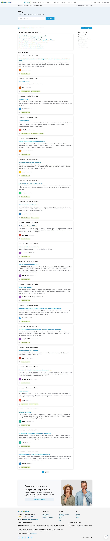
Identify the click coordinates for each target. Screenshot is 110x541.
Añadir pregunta (87, 28)
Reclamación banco (82, 45)
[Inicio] (6, 2)
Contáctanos (45, 515)
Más (75, 2)
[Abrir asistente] (106, 537)
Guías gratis (61, 515)
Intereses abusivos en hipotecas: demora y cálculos (31, 48)
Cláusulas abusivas (25, 73)
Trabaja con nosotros (47, 518)
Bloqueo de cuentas (82, 43)
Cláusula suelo (81, 37)
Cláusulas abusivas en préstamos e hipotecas (30, 44)
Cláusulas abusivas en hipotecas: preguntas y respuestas (33, 36)
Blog (99, 2)
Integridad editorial (80, 5)
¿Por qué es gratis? (88, 5)
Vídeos (60, 517)
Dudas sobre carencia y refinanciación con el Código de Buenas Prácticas (37, 40)
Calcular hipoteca (35, 217)
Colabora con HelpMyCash (48, 517)
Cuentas (34, 2)
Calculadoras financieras (64, 514)
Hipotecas (48, 2)
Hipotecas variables (25, 91)
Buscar (50, 18)
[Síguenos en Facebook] (19, 537)
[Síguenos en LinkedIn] (31, 537)
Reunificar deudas (82, 41)
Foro (95, 2)
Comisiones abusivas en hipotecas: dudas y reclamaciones (33, 42)
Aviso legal (78, 514)
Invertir (69, 2)
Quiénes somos (46, 514)
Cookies (77, 517)
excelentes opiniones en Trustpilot (30, 519)
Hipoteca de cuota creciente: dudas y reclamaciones (31, 38)
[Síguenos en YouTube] (28, 537)
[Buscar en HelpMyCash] (92, 2)
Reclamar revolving (82, 34)
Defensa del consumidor (27, 5)
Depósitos (40, 2)
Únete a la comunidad (39, 499)
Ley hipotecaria (24, 404)
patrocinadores (33, 533)
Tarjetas (63, 2)
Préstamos (55, 2)
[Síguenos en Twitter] (22, 537)
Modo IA (28, 2)
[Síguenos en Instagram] (25, 537)
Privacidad (78, 515)
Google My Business (31, 516)
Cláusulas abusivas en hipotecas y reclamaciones (31, 46)
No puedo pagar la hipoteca (37, 133)
